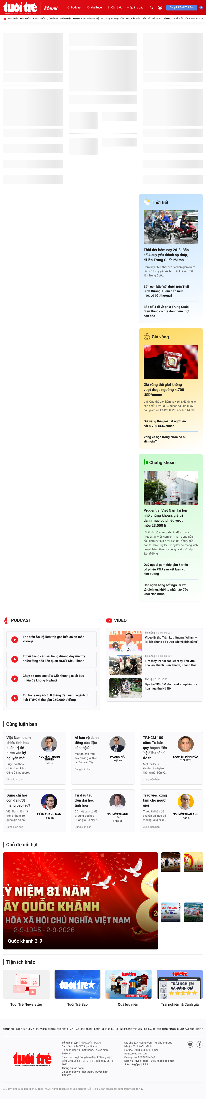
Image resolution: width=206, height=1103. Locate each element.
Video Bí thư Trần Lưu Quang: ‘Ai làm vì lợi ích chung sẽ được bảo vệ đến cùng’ (171, 640)
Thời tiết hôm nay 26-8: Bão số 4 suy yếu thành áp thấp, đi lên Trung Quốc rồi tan (166, 255)
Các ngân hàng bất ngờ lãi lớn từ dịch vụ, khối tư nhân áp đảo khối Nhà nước (166, 589)
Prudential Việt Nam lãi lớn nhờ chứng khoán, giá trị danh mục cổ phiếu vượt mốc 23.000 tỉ (165, 518)
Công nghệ (93, 18)
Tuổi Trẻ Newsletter (26, 1004)
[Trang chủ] (5, 18)
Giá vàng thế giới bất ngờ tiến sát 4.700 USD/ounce (165, 423)
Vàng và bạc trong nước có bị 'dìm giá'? (164, 439)
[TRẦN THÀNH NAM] (49, 803)
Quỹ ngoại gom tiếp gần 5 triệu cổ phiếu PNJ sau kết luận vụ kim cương (166, 569)
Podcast (76, 7)
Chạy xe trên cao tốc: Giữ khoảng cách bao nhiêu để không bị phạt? (53, 678)
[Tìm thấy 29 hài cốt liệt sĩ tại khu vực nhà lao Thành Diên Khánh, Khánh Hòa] (125, 665)
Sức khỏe (189, 18)
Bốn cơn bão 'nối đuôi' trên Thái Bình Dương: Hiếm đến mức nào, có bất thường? (166, 291)
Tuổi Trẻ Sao (77, 1004)
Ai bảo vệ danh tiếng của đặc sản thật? (87, 743)
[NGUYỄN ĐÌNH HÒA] (186, 745)
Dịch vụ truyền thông (136, 1060)
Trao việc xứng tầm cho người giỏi (155, 800)
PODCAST (21, 620)
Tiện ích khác (20, 962)
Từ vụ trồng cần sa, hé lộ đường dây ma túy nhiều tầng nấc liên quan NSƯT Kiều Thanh (54, 658)
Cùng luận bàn (21, 724)
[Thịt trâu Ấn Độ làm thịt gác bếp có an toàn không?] (15, 640)
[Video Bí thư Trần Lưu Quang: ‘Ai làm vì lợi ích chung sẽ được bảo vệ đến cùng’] (125, 641)
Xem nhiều (25, 18)
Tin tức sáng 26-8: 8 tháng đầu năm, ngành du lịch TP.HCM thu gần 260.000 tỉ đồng (56, 697)
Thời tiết (160, 202)
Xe (102, 18)
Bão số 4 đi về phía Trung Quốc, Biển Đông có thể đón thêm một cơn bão (166, 311)
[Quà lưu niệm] (128, 984)
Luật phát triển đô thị (170, 886)
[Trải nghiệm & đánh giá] (180, 984)
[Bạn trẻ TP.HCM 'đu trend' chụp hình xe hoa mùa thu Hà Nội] (125, 688)
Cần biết (116, 7)
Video (36, 18)
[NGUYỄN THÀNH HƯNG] (117, 803)
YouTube (96, 7)
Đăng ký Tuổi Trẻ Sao (182, 7)
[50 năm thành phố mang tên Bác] (193, 862)
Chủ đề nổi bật (22, 845)
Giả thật (201, 18)
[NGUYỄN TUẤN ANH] (186, 803)
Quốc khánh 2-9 (25, 941)
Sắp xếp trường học (192, 939)
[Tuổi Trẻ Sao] (77, 984)
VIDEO (120, 620)
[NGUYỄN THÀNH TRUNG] (49, 745)
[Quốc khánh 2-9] (80, 900)
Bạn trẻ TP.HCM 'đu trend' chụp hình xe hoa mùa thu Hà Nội (171, 686)
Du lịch (108, 18)
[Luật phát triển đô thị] (170, 862)
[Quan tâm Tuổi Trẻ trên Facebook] (200, 1044)
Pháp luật (65, 18)
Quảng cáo (136, 7)
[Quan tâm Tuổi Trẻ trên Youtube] (190, 1044)
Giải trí (145, 18)
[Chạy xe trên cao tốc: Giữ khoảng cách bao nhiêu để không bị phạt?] (15, 679)
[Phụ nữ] (51, 7)
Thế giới (54, 18)
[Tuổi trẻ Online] (32, 1059)
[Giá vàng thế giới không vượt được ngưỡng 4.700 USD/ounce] (171, 362)
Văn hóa (135, 18)
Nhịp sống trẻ (122, 18)
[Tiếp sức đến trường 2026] (170, 912)
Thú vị (148, 679)
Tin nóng (150, 632)
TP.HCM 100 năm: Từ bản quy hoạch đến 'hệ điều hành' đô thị (155, 748)
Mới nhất (13, 18)
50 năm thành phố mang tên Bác (192, 885)
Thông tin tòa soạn (73, 1068)
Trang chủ (9, 1029)
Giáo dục (167, 18)
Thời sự (44, 18)
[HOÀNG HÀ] (117, 745)
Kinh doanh (79, 18)
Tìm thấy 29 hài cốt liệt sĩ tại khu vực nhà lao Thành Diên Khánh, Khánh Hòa (170, 663)
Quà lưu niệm (128, 1004)
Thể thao (156, 18)
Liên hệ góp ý (133, 1064)
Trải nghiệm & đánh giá (180, 1004)
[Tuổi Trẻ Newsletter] (26, 984)
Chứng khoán (162, 462)
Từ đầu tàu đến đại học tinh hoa (84, 800)
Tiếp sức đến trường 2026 (170, 937)
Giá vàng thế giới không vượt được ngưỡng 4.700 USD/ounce (164, 390)
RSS (145, 1064)
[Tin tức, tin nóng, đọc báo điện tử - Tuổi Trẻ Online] (23, 8)
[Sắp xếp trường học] (193, 912)
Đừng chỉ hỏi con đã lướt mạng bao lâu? (18, 800)
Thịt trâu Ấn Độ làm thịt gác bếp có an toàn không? (53, 639)
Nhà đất (178, 18)
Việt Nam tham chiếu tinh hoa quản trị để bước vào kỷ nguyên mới (18, 748)
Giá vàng (160, 337)
